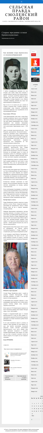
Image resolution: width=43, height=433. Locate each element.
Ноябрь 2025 (34, 119)
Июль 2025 (33, 132)
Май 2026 (33, 99)
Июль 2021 (33, 291)
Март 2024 (33, 185)
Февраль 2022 (34, 268)
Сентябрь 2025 (34, 125)
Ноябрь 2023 (34, 198)
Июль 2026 (33, 92)
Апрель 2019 (34, 381)
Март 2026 (33, 105)
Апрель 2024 (34, 182)
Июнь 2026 (33, 95)
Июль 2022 (33, 252)
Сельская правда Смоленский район (21, 13)
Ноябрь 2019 (34, 358)
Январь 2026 (34, 112)
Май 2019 (33, 378)
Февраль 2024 (34, 188)
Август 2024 (34, 168)
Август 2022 (34, 248)
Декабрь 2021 (34, 275)
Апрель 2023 (34, 222)
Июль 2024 (33, 172)
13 (38, 406)
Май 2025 (33, 138)
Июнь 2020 (34, 335)
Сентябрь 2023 (34, 205)
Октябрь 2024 (34, 162)
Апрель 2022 (34, 262)
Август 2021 (34, 288)
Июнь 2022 (33, 255)
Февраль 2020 (34, 348)
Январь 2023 (34, 232)
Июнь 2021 (33, 295)
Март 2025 (33, 145)
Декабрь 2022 (34, 235)
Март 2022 (33, 265)
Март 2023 (33, 225)
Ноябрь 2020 (34, 318)
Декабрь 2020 (34, 315)
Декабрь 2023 (34, 195)
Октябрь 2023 (34, 202)
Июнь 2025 (33, 135)
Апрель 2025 (34, 142)
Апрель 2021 (34, 301)
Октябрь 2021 (34, 282)
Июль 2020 (34, 331)
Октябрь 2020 (34, 321)
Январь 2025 (34, 152)
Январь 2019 (34, 391)
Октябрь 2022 (34, 242)
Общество (6, 345)
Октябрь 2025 (34, 122)
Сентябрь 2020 (35, 325)
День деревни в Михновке (16, 367)
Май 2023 (33, 218)
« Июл (32, 415)
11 (34, 406)
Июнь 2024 (33, 175)
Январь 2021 (34, 311)
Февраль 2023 (34, 228)
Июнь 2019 (33, 375)
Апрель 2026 (34, 102)
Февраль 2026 (34, 108)
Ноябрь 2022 (34, 238)
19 (36, 408)
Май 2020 (33, 338)
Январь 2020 (34, 351)
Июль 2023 (33, 212)
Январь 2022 (34, 271)
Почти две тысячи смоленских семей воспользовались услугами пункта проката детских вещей (18, 354)
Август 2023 (34, 208)
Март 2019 (33, 385)
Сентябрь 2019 (34, 365)
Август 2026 (34, 89)
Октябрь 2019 (34, 361)
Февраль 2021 (34, 308)
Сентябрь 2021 (34, 285)
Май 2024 (33, 178)
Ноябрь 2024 (34, 158)
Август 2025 (34, 128)
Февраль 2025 (34, 148)
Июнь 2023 (33, 215)
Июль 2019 (33, 371)
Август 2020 (34, 328)
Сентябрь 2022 (34, 245)
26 (36, 411)
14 (40, 406)
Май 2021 (33, 298)
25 (34, 411)
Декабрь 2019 (34, 355)
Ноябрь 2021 (34, 278)
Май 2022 (33, 258)
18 (34, 408)
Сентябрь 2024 (34, 165)
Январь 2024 (34, 192)
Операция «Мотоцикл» (15, 360)
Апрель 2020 (34, 341)
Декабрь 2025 (34, 115)
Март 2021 (33, 305)
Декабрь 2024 (34, 155)
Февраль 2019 (34, 388)
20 (38, 408)
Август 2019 (34, 368)
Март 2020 (33, 345)
